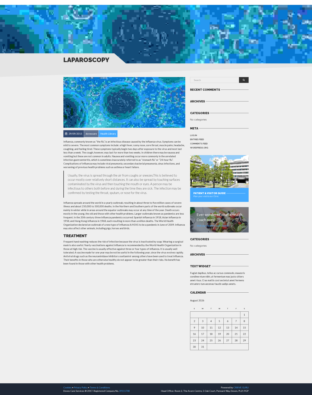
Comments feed (199, 143)
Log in (193, 135)
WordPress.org (199, 147)
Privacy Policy (81, 387)
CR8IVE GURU (241, 387)
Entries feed (197, 139)
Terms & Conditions (100, 387)
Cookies (67, 387)
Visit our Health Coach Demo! (213, 225)
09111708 (124, 390)
